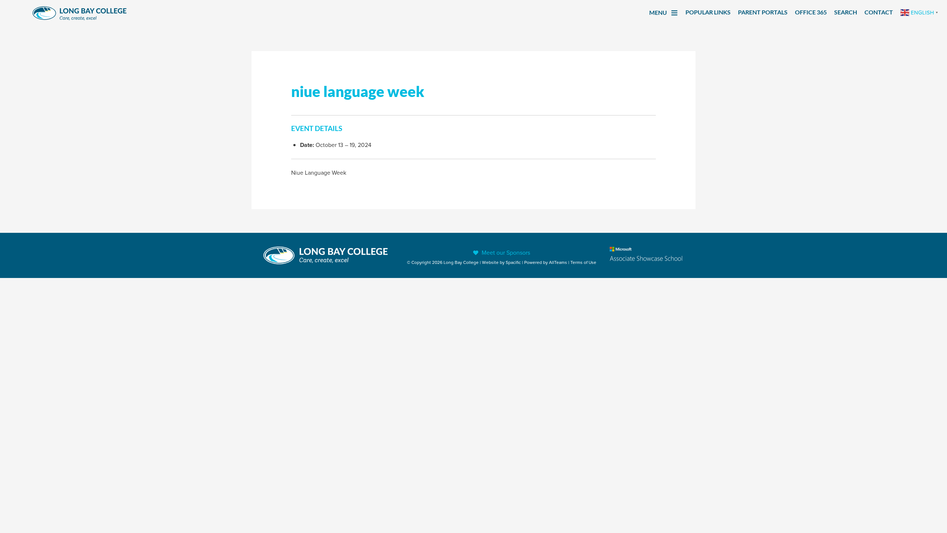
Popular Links (708, 12)
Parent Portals (763, 12)
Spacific (513, 262)
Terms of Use (583, 262)
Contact (879, 12)
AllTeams (558, 262)
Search (845, 12)
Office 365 (811, 12)
